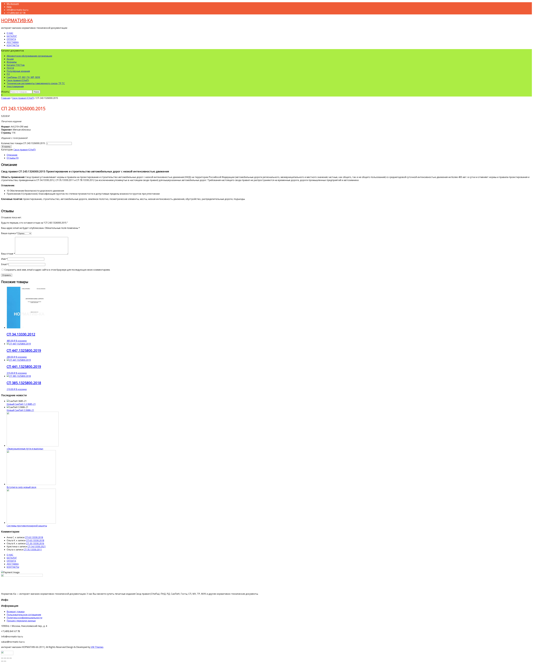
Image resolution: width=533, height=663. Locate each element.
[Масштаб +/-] (10, 658)
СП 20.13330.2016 (35, 543)
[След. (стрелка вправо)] (5, 661)
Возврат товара (15, 611)
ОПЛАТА (11, 39)
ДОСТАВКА (13, 42)
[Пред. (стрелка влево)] (2, 661)
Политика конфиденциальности (24, 617)
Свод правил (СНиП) (18, 80)
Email (4, 264)
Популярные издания (18, 71)
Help (9, 6)
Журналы (12, 62)
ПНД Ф (10, 68)
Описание (12, 154)
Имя (4, 258)
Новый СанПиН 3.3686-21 (20, 410)
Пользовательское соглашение (24, 614)
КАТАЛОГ (12, 36)
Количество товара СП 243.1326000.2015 (23, 143)
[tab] (269, 154)
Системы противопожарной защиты (27, 525)
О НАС (10, 33)
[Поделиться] (5, 658)
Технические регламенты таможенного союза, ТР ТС (36, 83)
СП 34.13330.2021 (36, 546)
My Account (13, 3)
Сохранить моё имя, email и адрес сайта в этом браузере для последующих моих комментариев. (57, 269)
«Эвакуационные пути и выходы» (25, 448)
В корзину (6, 147)
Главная (5, 98)
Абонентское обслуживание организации (29, 55)
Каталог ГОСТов (16, 65)
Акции (10, 58)
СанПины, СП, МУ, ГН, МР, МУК (23, 77)
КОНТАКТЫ (13, 45)
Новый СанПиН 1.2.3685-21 (21, 404)
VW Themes (96, 647)
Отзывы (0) (13, 157)
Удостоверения (15, 86)
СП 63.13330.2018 (34, 537)
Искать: (5, 91)
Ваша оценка (9, 233)
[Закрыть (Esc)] (2, 658)
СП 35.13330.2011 (33, 549)
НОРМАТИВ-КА (17, 20)
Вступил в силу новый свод (21, 487)
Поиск (36, 92)
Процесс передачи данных (21, 620)
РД (8, 74)
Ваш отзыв (8, 253)
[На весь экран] (8, 658)
